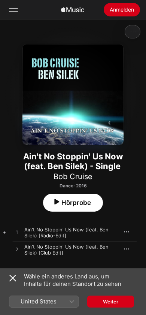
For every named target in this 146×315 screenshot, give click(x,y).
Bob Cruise (73, 176)
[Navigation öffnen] (13, 9)
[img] (72, 9)
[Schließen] (12, 278)
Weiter (110, 302)
